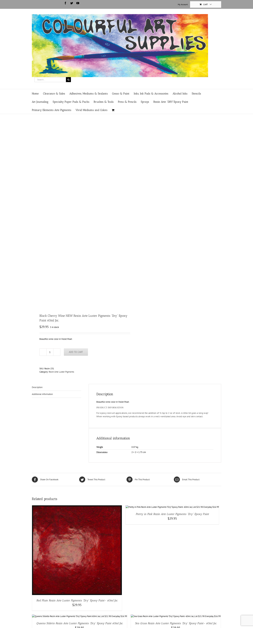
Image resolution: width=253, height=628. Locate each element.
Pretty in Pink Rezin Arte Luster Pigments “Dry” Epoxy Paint (172, 514)
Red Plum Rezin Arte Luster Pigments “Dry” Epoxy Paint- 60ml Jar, (77, 600)
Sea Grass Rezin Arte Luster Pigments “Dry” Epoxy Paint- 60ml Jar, (176, 623)
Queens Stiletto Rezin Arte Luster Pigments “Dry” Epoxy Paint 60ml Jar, (79, 623)
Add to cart (76, 352)
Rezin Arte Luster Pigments (61, 371)
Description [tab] (37, 387)
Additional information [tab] (42, 394)
